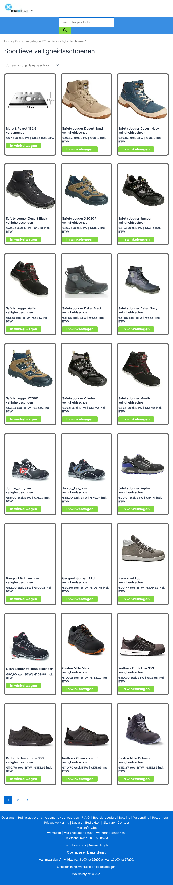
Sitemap (109, 823)
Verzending (141, 817)
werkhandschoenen (110, 833)
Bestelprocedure (104, 817)
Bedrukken (92, 823)
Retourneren (161, 817)
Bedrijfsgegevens (29, 817)
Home (8, 41)
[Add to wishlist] (49, 80)
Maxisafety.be (87, 828)
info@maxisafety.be (95, 845)
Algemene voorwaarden (62, 817)
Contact (123, 823)
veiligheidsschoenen (78, 833)
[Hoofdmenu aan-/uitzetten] (164, 8)
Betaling (124, 817)
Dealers (77, 823)
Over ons (8, 817)
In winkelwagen (23, 146)
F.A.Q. (86, 817)
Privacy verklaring (56, 823)
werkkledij (54, 833)
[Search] (65, 30)
